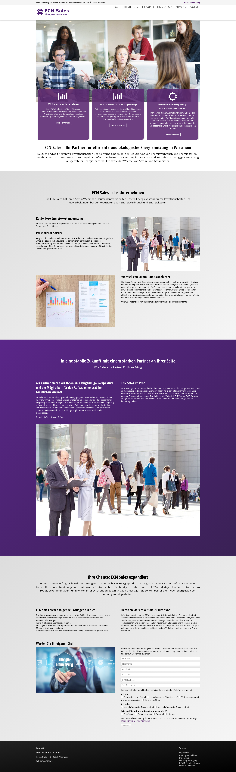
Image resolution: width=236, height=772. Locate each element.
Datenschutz (184, 758)
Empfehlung (129, 714)
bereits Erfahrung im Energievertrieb (173, 707)
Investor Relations (187, 765)
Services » (181, 7)
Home (117, 7)
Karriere (193, 7)
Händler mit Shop (152, 700)
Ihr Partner (147, 7)
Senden (126, 725)
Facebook (160, 714)
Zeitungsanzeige (145, 714)
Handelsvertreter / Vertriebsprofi (164, 697)
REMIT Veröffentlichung (189, 763)
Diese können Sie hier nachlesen (135, 721)
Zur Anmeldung (193, 2)
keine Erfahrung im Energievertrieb (139, 707)
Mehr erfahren (63, 122)
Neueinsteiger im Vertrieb (135, 697)
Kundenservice (165, 7)
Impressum (184, 752)
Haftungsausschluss (188, 755)
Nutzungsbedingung (188, 760)
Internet (171, 714)
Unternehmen (130, 7)
